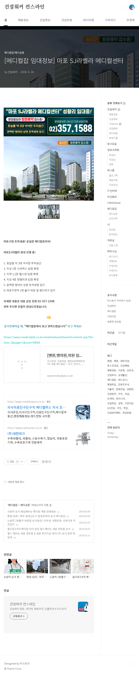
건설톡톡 (113, 128)
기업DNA (114, 124)
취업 (125, 408)
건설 (127, 394)
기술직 (110, 389)
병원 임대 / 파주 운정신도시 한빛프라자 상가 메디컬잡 (36, 516)
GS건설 (111, 408)
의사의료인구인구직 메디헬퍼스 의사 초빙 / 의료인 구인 (37, 407)
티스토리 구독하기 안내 (118, 300)
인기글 (121, 332)
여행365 (113, 261)
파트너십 (112, 251)
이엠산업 (113, 266)
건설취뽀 (66, 20)
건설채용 (124, 365)
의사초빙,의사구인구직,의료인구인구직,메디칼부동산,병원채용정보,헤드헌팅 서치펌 (37, 414)
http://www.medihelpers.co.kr (26, 401)
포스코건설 (112, 365)
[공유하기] (17, 461)
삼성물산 (122, 375)
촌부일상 (113, 234)
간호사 (130, 370)
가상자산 (113, 185)
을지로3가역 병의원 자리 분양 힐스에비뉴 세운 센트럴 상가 (38, 529)
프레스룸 (113, 138)
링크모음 (112, 144)
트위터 (110, 398)
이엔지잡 (111, 316)
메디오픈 (25, 505)
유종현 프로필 (114, 321)
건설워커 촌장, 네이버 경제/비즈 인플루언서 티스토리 (38, 609)
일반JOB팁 (113, 150)
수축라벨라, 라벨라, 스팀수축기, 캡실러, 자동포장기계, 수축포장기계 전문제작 (37, 440)
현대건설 (120, 389)
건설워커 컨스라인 (24, 7)
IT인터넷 (112, 191)
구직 (120, 394)
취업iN (112, 155)
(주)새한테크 (16, 433)
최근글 (110, 332)
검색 (123, 7)
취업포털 (127, 412)
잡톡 (111, 164)
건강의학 (113, 218)
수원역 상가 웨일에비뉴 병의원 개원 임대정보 (31, 511)
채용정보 (23, 20)
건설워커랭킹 (113, 412)
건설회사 (111, 375)
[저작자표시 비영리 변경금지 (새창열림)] (46, 461)
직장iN (112, 159)
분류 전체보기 (115, 103)
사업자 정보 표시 (16, 482)
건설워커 (112, 109)
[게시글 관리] (22, 461)
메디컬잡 (13, 505)
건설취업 (111, 403)
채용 (116, 361)
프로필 (112, 229)
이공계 (121, 370)
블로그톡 (113, 175)
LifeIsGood (113, 202)
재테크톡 (113, 180)
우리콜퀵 (113, 275)
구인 (119, 408)
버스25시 (113, 256)
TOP (132, 665)
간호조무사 (123, 384)
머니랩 (110, 170)
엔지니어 (120, 398)
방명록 (131, 20)
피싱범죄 (112, 196)
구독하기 (110, 20)
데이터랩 (88, 20)
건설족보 (45, 20)
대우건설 (124, 361)
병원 (109, 361)
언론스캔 (113, 245)
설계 (120, 403)
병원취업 (111, 384)
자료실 (110, 240)
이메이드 (113, 270)
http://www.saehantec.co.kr (24, 427)
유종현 (130, 389)
